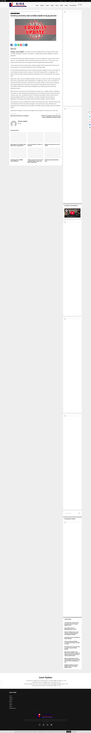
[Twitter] (43, 724)
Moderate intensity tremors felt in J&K (52, 145)
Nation (52, 5)
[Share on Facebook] (12, 45)
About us (78, 0)
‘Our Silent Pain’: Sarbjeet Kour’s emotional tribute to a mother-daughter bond (71, 624)
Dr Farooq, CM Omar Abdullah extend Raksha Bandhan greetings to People (72, 642)
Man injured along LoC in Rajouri (20, 115)
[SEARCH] (79, 513)
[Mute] (77, 216)
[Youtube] (51, 724)
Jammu (47, 5)
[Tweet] (16, 45)
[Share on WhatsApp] (18, 45)
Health (61, 5)
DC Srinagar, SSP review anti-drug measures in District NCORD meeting (72, 648)
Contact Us (83, 0)
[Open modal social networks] (26, 45)
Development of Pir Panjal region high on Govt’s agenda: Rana (18, 145)
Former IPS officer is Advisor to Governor (35, 145)
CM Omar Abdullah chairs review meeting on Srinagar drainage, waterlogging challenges (71, 633)
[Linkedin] (47, 724)
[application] (72, 213)
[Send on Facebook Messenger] (24, 45)
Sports (66, 5)
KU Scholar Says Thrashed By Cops (51, 160)
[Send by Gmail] (21, 45)
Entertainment (73, 5)
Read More (74, 731)
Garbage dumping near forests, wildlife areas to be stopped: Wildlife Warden (71, 666)
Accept (68, 731)
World (57, 5)
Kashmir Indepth (15, 17)
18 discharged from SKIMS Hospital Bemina (17, 160)
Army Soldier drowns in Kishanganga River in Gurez (42, 682)
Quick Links (88, 0)
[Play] (66, 216)
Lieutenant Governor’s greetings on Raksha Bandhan (43, 685)
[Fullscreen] (78, 216)
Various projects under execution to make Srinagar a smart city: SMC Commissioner (35, 161)
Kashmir (42, 5)
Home (37, 5)
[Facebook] (39, 724)
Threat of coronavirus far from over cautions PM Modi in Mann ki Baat (51, 116)
